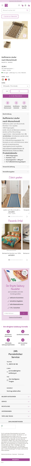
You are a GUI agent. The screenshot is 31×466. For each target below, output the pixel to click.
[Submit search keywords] (27, 10)
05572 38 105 (13, 364)
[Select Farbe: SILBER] (9, 79)
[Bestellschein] (25, 5)
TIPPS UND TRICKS (7, 416)
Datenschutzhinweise (15, 317)
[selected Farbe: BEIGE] (3, 79)
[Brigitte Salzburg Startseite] (6, 5)
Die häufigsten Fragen (14, 380)
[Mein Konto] (19, 5)
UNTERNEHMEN (7, 411)
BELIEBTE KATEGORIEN (9, 396)
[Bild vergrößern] (24, 35)
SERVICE (4, 401)
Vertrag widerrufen (14, 391)
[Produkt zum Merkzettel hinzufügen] (19, 91)
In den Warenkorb (16, 96)
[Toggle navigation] (2, 5)
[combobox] (15, 10)
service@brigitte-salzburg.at (15, 372)
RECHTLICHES (6, 406)
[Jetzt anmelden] (24, 313)
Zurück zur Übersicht (10, 16)
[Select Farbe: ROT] (6, 79)
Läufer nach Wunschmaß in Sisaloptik (11, 210)
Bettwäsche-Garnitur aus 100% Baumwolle (11, 253)
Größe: (3, 83)
